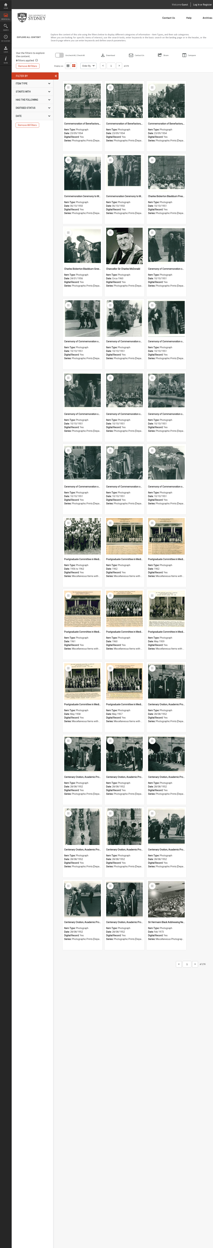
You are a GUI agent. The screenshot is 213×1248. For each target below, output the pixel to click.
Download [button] (107, 55)
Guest (185, 4)
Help (189, 18)
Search (6, 30)
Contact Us (168, 18)
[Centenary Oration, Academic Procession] (166, 826)
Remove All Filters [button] (27, 66)
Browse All (5, 19)
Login (6, 52)
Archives (207, 18)
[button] (136, 55)
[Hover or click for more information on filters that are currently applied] (36, 60)
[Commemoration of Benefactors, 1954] (82, 101)
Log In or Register (196, 4)
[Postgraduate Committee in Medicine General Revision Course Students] (82, 536)
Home (6, 8)
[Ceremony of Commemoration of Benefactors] (166, 246)
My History (5, 41)
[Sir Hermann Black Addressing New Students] (166, 899)
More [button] (6, 63)
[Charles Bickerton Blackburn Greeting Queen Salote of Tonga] (82, 246)
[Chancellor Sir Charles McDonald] (124, 246)
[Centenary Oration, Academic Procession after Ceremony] (166, 681)
